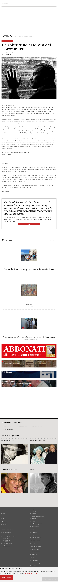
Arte (32, 530)
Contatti (33, 543)
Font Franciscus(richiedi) (37, 563)
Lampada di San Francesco (37, 523)
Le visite (32, 469)
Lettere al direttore (29, 36)
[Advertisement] (29, 22)
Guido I (29, 304)
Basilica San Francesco (36, 537)
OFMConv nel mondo (7, 532)
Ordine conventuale (6, 530)
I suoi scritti (34, 513)
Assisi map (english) (6, 546)
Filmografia (34, 518)
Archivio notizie (35, 560)
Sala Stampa (34, 552)
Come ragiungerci (6, 540)
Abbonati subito (35, 562)
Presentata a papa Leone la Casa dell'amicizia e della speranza (29, 337)
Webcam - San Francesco (36, 547)
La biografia (34, 511)
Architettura (34, 532)
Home (16, 36)
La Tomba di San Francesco (37, 524)
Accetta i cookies (6, 577)
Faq (3, 518)
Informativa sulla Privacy (31, 573)
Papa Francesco (6, 522)
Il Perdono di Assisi (35, 526)
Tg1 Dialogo (5, 524)
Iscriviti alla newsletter (36, 551)
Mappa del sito (34, 554)
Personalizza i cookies (50, 579)
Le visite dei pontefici (7, 440)
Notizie (4, 511)
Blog (3, 516)
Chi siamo (33, 558)
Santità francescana (7, 534)
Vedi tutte (53, 240)
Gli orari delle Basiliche (7, 543)
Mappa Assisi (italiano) (7, 545)
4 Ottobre (33, 521)
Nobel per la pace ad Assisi (9, 469)
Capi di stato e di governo (37, 440)
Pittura (33, 534)
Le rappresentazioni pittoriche (38, 516)
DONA (29, 224)
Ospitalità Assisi (7, 426)
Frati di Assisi (34, 535)
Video (4, 513)
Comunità (33, 541)
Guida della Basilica (8, 429)
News (21, 36)
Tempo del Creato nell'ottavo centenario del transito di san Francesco (29, 270)
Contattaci (34, 565)
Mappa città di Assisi (37, 426)
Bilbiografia (34, 519)
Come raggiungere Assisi (21, 426)
